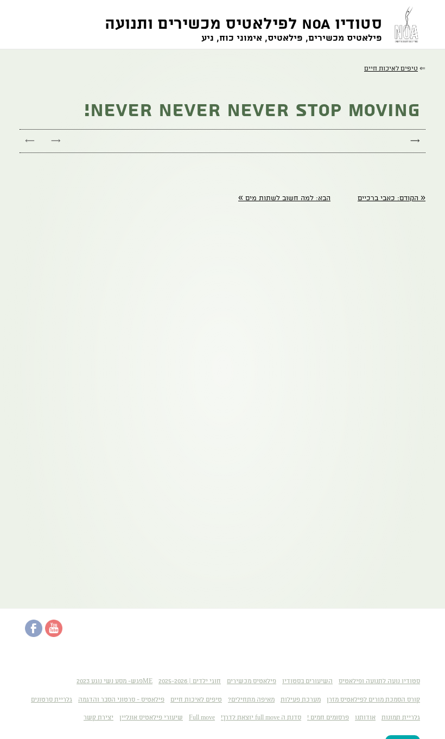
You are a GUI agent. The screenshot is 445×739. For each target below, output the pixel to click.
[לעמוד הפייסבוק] (33, 634)
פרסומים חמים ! (328, 718)
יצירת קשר (98, 718)
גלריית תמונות (401, 718)
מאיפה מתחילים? (251, 700)
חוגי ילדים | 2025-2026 (189, 681)
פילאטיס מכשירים (251, 681)
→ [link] (56, 140)
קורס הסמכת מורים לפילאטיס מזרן (373, 700)
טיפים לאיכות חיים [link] (391, 69)
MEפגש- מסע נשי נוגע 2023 (114, 681)
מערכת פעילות (301, 700)
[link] (391, 198)
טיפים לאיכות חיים (196, 700)
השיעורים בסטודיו (307, 681)
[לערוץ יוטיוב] (53, 634)
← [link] (30, 140)
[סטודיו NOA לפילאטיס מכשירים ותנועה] (403, 24)
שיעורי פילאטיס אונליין (151, 718)
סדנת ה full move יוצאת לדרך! (261, 718)
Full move (202, 718)
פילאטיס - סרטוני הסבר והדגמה (121, 700)
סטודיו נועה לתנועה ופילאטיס (379, 681)
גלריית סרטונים (51, 700)
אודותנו (365, 718)
